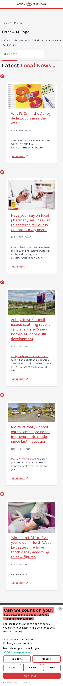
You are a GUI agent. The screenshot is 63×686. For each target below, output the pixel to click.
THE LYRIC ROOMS (33, 147)
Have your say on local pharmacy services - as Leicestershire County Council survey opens (31, 222)
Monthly (46, 658)
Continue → (32, 675)
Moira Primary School (23, 458)
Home (6, 23)
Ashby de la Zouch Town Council (29, 356)
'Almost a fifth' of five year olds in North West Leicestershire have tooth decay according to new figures (31, 547)
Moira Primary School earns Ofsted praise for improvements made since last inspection (30, 434)
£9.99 (52, 667)
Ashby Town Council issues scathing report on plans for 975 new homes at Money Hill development (30, 329)
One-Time (17, 658)
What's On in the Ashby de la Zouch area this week (31, 118)
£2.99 (12, 667)
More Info (18, 156)
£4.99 (32, 667)
